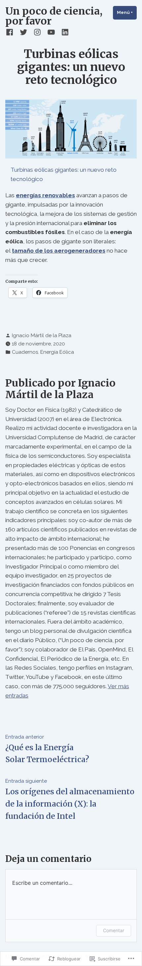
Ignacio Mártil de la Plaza (41, 335)
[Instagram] (37, 32)
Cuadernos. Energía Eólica (43, 352)
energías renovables (45, 195)
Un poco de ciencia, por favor (53, 16)
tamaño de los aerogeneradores (58, 250)
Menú (127, 12)
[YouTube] (51, 32)
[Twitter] (23, 32)
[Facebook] (11, 32)
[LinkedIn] (63, 32)
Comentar (113, 930)
